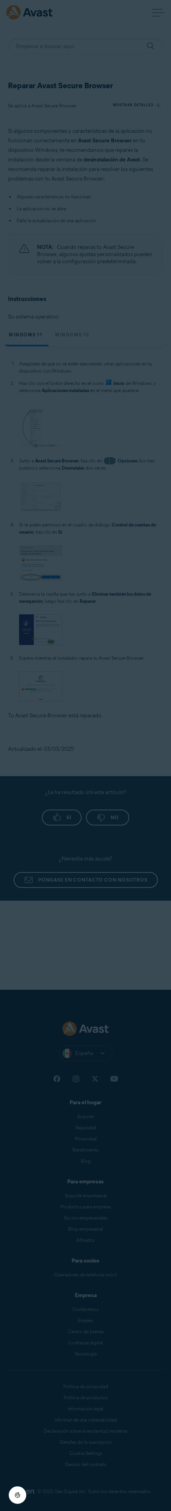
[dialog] (85, 755)
